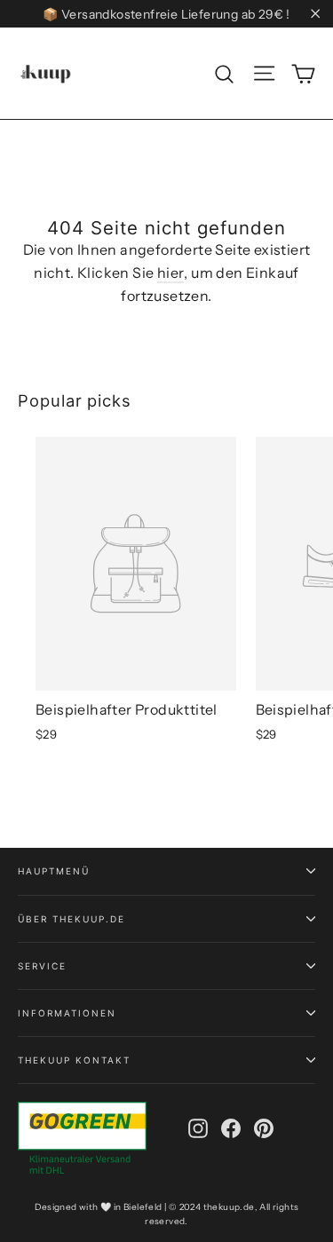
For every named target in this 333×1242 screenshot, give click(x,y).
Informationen (67, 1013)
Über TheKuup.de (71, 919)
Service (42, 966)
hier (171, 272)
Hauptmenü (54, 871)
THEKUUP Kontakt (74, 1060)
